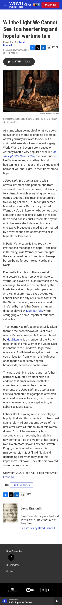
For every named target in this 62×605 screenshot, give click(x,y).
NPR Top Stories (22, 485)
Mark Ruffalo (34, 310)
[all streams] (58, 601)
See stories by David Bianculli (38, 528)
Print (55, 47)
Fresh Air (8, 477)
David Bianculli (31, 508)
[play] (5, 601)
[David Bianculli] (10, 513)
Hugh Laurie (14, 339)
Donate (51, 4)
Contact (10, 571)
